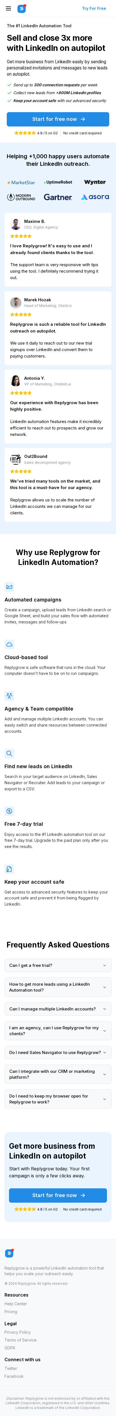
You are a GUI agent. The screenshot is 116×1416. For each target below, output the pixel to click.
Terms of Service (21, 1340)
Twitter (11, 1368)
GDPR (10, 1347)
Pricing (11, 1311)
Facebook (14, 1376)
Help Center (16, 1303)
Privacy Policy (18, 1332)
